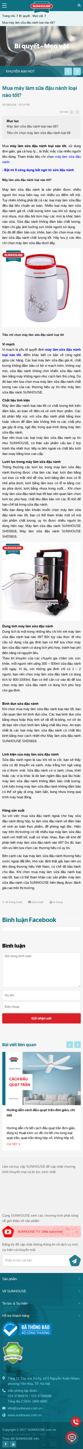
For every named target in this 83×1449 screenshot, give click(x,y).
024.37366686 (41, 1396)
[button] (68, 71)
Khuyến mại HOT (20, 71)
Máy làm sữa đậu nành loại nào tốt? (32, 126)
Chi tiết (12, 1144)
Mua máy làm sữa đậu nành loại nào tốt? (28, 22)
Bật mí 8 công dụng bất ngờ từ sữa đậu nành (39, 170)
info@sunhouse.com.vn (25, 1408)
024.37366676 (18, 1396)
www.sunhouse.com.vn (25, 1415)
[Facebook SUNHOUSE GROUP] (5, 1446)
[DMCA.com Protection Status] (13, 1363)
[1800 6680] (76, 1422)
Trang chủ (8, 16)
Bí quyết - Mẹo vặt (31, 16)
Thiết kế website (13, 1434)
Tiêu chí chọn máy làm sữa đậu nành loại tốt (38, 133)
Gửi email (37, 902)
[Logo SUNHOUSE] (41, 12)
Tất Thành (38, 1434)
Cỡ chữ (64, 112)
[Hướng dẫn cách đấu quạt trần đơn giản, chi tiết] (41, 1078)
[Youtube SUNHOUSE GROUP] (13, 1446)
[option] (32, 71)
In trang (58, 902)
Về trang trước (14, 902)
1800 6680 (39, 1401)
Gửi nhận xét (41, 1018)
